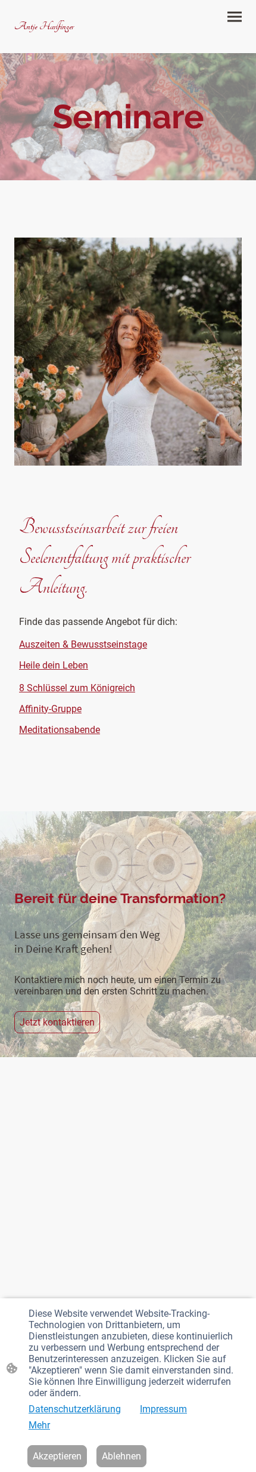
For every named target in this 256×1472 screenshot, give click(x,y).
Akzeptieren (57, 1456)
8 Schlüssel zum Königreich (77, 688)
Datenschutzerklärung (75, 1409)
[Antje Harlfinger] (68, 38)
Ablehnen (121, 1456)
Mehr (39, 1425)
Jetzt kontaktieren (57, 1022)
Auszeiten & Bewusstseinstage (83, 644)
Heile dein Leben (53, 665)
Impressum (163, 1409)
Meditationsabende (59, 729)
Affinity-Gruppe (50, 709)
